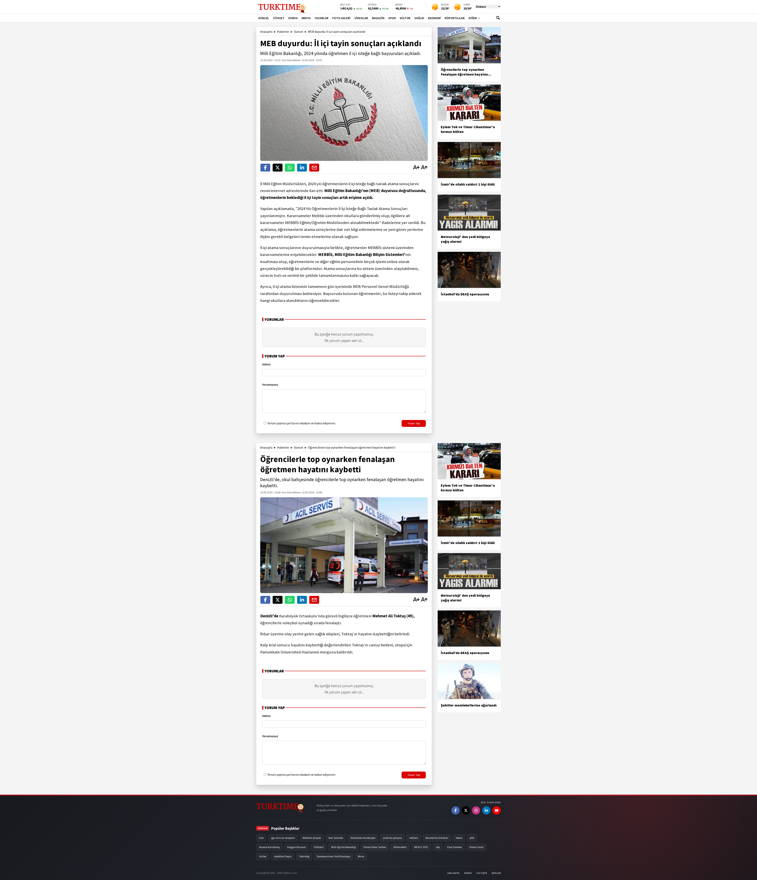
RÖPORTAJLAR (455, 18)
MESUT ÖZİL (421, 847)
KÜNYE (468, 873)
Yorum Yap (413, 423)
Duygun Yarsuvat (296, 847)
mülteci (413, 838)
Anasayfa (266, 32)
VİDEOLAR (361, 18)
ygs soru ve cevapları (283, 838)
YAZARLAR (321, 18)
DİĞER (473, 18)
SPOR (392, 18)
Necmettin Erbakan (437, 838)
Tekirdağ (304, 856)
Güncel (298, 32)
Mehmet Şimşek (312, 838)
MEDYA (306, 18)
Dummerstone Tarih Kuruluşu (333, 856)
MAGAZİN (378, 18)
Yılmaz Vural (476, 847)
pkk (472, 838)
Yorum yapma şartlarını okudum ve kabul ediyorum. (301, 423)
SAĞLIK (419, 18)
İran (261, 838)
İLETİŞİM (481, 873)
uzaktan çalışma (392, 838)
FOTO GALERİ (341, 18)
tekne (459, 838)
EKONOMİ (434, 18)
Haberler (283, 32)
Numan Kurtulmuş (269, 847)
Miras (361, 856)
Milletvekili (400, 847)
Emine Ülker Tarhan (375, 847)
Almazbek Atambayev (363, 838)
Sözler (263, 856)
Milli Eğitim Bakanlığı (343, 847)
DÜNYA (293, 18)
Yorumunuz (270, 384)
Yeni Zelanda (335, 838)
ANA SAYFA (453, 873)
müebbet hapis (283, 856)
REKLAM (496, 873)
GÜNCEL (263, 18)
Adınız (266, 364)
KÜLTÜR (405, 18)
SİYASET (278, 18)
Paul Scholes (454, 847)
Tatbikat (318, 847)
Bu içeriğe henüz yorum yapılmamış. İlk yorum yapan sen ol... (344, 337)
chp (438, 847)
